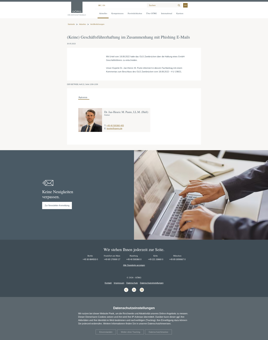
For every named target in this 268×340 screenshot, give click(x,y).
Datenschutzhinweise (158, 332)
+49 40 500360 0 (133, 259)
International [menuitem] (166, 13)
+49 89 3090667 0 (177, 259)
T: (105, 125)
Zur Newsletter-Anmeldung (57, 205)
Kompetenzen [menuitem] (117, 13)
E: (105, 128)
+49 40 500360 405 (115, 125)
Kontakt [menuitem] (108, 283)
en (104, 5)
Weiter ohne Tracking (130, 332)
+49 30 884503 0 (90, 259)
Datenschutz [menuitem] (132, 283)
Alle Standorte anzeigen (134, 265)
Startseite (71, 24)
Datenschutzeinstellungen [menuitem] (151, 283)
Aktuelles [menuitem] (103, 13)
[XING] (126, 292)
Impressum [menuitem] (119, 283)
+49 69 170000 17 (112, 259)
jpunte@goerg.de (114, 128)
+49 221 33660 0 (155, 259)
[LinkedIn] (134, 292)
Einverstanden (105, 332)
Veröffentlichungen (97, 24)
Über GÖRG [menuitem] (151, 13)
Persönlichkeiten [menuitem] (135, 13)
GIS (185, 5)
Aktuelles (82, 24)
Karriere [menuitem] (179, 13)
